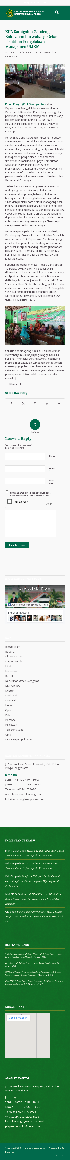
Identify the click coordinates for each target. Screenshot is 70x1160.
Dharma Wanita (14, 656)
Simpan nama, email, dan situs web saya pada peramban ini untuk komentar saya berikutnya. (30, 495)
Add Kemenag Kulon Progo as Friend (29, 605)
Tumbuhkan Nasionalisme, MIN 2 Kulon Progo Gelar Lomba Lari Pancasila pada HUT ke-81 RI (34, 916)
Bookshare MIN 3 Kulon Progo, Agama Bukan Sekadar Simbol (31, 963)
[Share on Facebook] (11, 403)
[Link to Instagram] (62, 1155)
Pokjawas (11, 724)
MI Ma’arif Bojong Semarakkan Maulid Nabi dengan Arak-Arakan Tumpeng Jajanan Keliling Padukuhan (33, 973)
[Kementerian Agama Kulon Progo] (29, 13)
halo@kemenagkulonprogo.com (24, 799)
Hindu (8, 666)
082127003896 (29, 1116)
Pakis (8, 715)
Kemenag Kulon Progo (33, 588)
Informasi (11, 671)
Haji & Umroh (13, 661)
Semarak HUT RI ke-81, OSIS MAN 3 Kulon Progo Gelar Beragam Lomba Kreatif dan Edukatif (34, 898)
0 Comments (29, 52)
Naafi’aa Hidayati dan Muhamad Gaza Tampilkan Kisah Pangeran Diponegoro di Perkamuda (32, 881)
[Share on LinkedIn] (47, 403)
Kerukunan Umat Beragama (22, 681)
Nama (52, 457)
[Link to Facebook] (56, 1155)
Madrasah (11, 695)
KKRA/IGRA (12, 685)
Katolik (9, 676)
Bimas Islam (45, 52)
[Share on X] (23, 403)
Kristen (9, 690)
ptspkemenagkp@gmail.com (22, 1126)
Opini (8, 710)
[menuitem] (55, 13)
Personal (10, 720)
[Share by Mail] (59, 403)
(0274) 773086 (26, 789)
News (8, 705)
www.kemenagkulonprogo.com (24, 794)
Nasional (10, 700)
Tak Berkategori (15, 729)
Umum (9, 734)
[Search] (55, 13)
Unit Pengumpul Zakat (18, 739)
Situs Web (51, 482)
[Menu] (63, 12)
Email (52, 470)
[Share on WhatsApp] (35, 403)
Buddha (10, 651)
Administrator (11, 56)
